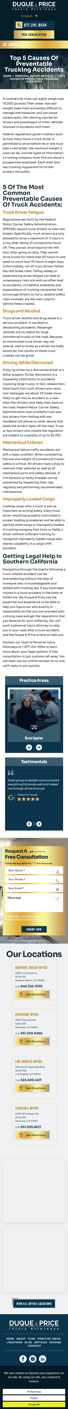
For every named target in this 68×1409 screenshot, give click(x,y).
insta (32, 1359)
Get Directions (36, 994)
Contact (34, 1345)
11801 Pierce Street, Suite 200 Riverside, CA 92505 (26, 1024)
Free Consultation (34, 34)
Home (10, 1338)
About (21, 1338)
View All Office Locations (34, 1303)
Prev (29, 747)
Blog (28, 1342)
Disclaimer (12, 916)
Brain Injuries (34, 715)
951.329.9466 (31, 1033)
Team (31, 1338)
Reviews (55, 1342)
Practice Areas (49, 1338)
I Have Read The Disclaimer (25, 919)
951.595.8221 (30, 1127)
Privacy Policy (31, 916)
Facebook (23, 1359)
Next (39, 747)
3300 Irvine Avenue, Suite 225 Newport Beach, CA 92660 (29, 977)
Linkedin (42, 1359)
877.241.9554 (35, 25)
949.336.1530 (31, 986)
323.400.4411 (31, 1080)
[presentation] (29, 824)
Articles (40, 1342)
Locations (14, 1342)
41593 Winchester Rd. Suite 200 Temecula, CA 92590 (27, 1117)
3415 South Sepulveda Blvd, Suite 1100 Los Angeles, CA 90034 (30, 1071)
